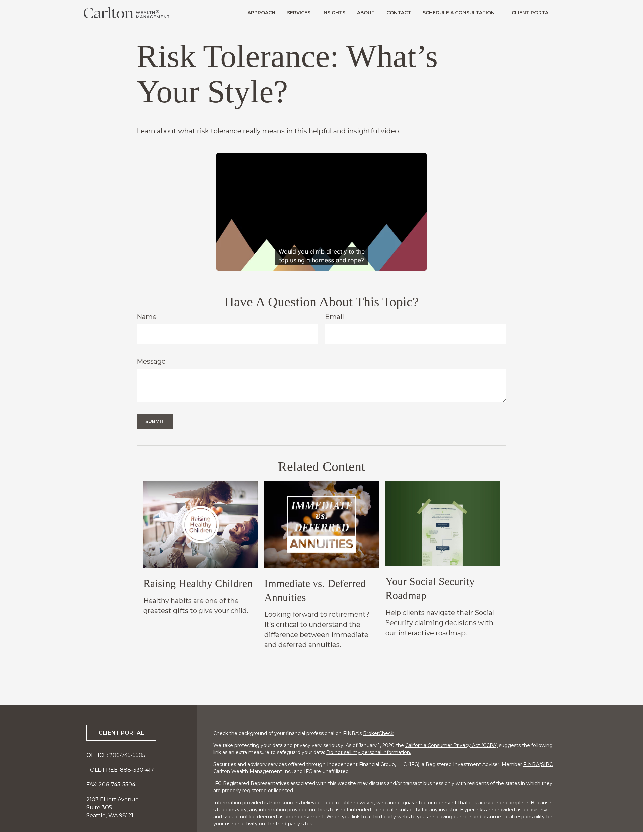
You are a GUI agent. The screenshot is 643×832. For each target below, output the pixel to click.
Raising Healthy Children (198, 583)
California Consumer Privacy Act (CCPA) (451, 745)
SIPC (547, 764)
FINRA (531, 764)
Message (151, 361)
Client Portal (121, 733)
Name (147, 317)
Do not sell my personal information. (368, 752)
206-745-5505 (127, 755)
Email (334, 317)
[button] (261, 12)
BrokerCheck (378, 733)
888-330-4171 (138, 770)
